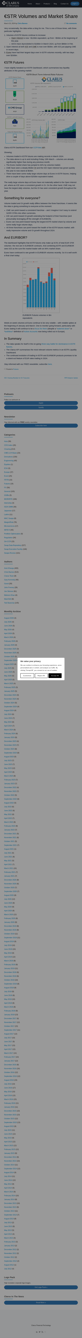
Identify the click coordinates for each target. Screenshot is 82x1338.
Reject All (41, 675)
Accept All (55, 675)
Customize (27, 675)
